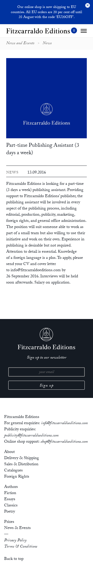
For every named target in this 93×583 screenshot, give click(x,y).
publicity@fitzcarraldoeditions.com (31, 435)
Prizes (9, 522)
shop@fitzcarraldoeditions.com (64, 442)
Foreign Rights (16, 476)
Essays (9, 499)
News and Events (20, 44)
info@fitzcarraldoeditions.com (64, 423)
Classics (11, 505)
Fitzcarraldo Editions (23, 184)
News (47, 44)
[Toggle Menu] (84, 31)
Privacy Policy (15, 540)
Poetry (9, 511)
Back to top (14, 559)
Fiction (10, 493)
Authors (11, 487)
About (9, 452)
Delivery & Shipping (21, 458)
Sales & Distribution (21, 464)
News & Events (17, 528)
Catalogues (13, 470)
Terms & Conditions (20, 546)
